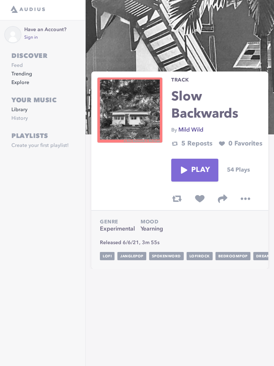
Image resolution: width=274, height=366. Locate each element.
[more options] (245, 198)
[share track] (222, 198)
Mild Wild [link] (190, 130)
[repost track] (177, 198)
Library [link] (19, 109)
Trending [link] (21, 73)
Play (200, 170)
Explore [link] (20, 82)
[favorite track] (200, 198)
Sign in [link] (31, 37)
